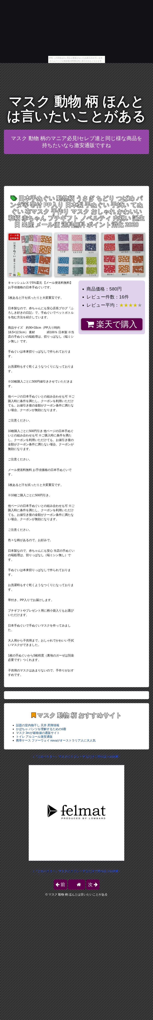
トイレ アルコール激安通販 (34, 736)
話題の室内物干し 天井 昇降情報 (37, 725)
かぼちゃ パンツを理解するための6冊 (41, 729)
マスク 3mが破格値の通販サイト (38, 732)
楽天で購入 (115, 324)
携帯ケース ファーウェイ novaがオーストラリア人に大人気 (56, 740)
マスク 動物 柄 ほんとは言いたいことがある (76, 109)
